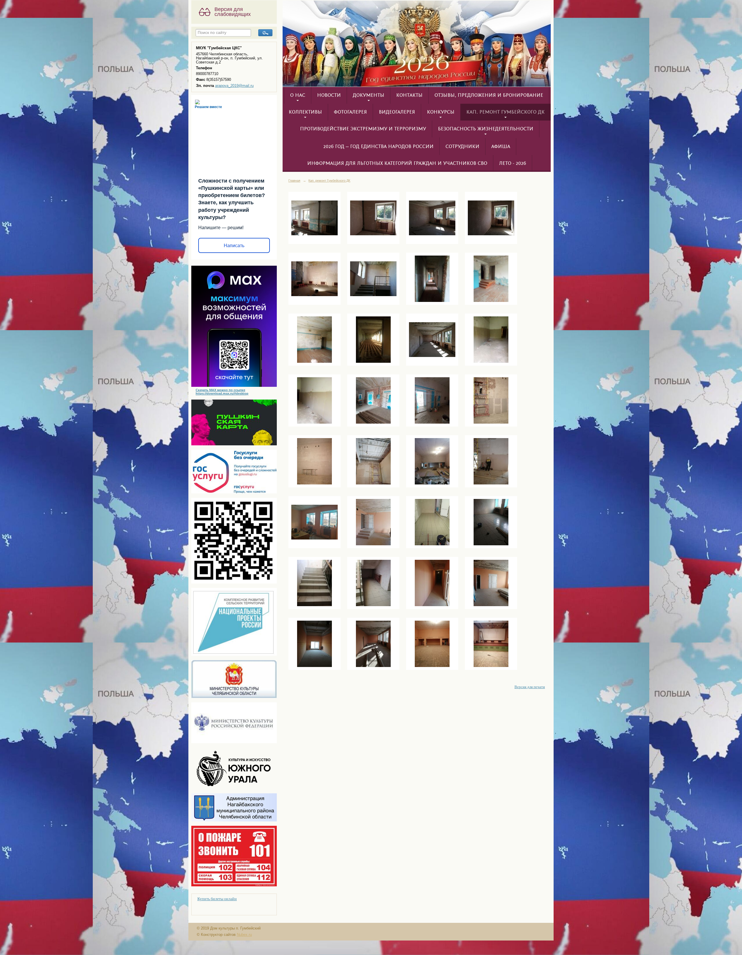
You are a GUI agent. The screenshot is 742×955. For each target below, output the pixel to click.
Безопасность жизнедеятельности (485, 129)
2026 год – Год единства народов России (378, 146)
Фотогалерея (350, 112)
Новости (329, 95)
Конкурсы (440, 112)
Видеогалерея (397, 112)
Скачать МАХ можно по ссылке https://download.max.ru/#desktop (222, 391)
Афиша (500, 146)
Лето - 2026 (512, 163)
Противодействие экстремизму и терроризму (363, 129)
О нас (297, 95)
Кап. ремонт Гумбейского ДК (505, 112)
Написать (234, 245)
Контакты (409, 95)
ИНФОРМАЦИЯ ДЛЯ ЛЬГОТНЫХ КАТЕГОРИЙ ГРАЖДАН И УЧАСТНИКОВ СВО (397, 163)
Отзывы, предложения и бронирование (488, 95)
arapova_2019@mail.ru (234, 86)
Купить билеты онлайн (217, 898)
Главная (294, 180)
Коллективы (305, 112)
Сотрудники (462, 146)
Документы (368, 95)
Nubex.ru (244, 935)
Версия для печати (529, 686)
